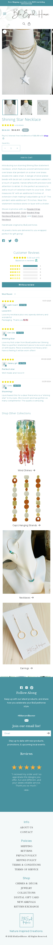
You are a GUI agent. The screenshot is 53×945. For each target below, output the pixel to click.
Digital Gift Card (26, 897)
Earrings (24, 668)
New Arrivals (26, 902)
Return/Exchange (26, 907)
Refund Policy (26, 860)
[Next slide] (35, 800)
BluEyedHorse (20, 936)
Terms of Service (26, 869)
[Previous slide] (17, 800)
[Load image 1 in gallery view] (10, 107)
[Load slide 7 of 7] (32, 800)
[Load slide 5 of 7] (28, 800)
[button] (4, 13)
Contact (26, 832)
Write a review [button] (26, 284)
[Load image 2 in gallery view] (26, 107)
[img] (8, 301)
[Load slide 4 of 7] (26, 800)
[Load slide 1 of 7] (21, 800)
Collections (26, 893)
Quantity (6, 143)
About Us (26, 827)
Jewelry (26, 888)
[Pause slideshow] (48, 800)
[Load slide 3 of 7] (25, 800)
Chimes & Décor (26, 883)
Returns (26, 851)
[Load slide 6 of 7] (30, 800)
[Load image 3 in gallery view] (42, 107)
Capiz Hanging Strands (25, 525)
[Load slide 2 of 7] (23, 800)
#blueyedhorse (26, 715)
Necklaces (24, 597)
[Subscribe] (48, 733)
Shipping (27, 846)
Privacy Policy (26, 856)
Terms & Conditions (26, 865)
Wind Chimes (25, 470)
